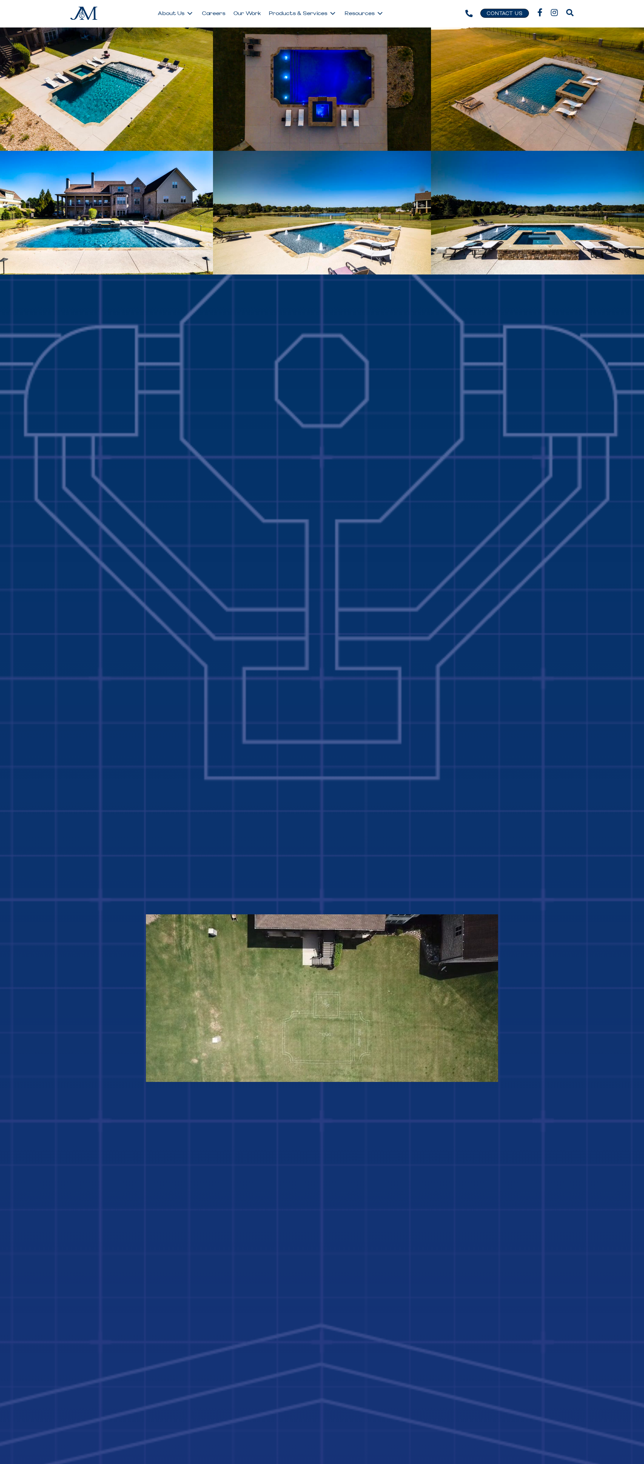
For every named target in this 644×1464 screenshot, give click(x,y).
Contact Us (505, 13)
